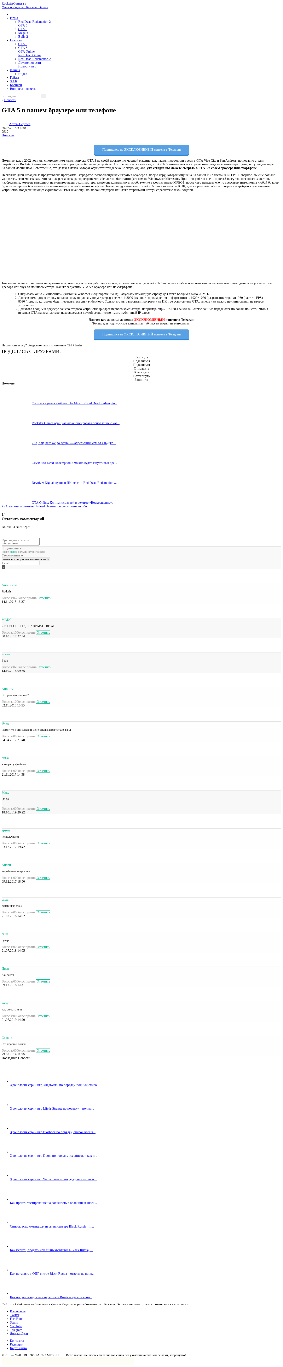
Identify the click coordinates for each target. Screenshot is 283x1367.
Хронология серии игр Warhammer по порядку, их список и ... (53, 1179)
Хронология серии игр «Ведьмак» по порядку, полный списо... (54, 1085)
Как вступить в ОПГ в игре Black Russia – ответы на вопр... (52, 1273)
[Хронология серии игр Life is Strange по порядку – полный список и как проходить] (25, 1104)
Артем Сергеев (19, 124)
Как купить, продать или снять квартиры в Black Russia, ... (51, 1250)
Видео (22, 74)
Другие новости (29, 62)
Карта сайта (18, 1348)
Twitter (14, 1315)
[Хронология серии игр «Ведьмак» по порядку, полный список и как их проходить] (25, 1081)
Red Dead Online (29, 55)
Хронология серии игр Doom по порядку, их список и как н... (53, 1155)
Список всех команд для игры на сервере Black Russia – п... (52, 1226)
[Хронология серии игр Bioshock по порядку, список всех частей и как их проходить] (25, 1128)
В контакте (17, 1311)
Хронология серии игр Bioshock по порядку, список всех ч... (53, 1132)
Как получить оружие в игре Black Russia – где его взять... (51, 1297)
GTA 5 (22, 25)
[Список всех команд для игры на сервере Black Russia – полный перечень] (25, 1222)
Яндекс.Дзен (19, 1333)
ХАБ (13, 81)
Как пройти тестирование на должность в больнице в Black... (53, 1203)
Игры (14, 18)
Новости (16, 40)
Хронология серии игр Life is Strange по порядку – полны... (52, 1108)
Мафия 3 (24, 33)
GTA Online (26, 51)
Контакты (17, 1340)
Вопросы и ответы (23, 88)
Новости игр (27, 66)
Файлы (15, 70)
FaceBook (16, 1318)
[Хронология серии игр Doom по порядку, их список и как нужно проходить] (25, 1152)
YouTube (16, 1326)
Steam (14, 1322)
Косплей (16, 85)
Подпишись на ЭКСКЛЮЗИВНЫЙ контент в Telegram (141, 149)
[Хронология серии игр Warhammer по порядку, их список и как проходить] (25, 1175)
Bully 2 (23, 36)
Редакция (16, 1344)
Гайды (14, 77)
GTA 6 (22, 29)
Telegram (16, 1330)
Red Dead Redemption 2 (34, 21)
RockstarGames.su (25, 5)
